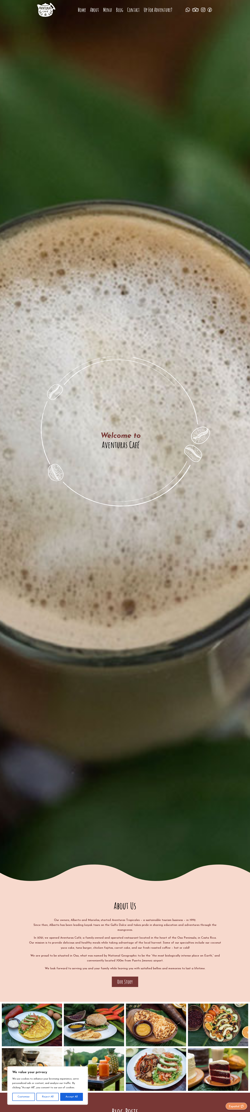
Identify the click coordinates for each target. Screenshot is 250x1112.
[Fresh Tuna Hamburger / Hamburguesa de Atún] (94, 1045)
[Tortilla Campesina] (32, 1045)
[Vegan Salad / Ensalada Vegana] (218, 1045)
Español (234, 1106)
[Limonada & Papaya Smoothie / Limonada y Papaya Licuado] (94, 1090)
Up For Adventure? (158, 11)
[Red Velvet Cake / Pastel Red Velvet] (218, 1090)
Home (82, 11)
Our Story (125, 982)
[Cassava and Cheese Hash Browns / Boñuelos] (156, 1045)
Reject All (47, 1096)
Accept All (72, 1096)
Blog (119, 11)
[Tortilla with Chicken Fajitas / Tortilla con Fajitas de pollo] (156, 1090)
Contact (133, 11)
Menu (107, 11)
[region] (47, 1085)
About (94, 11)
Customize (24, 1096)
